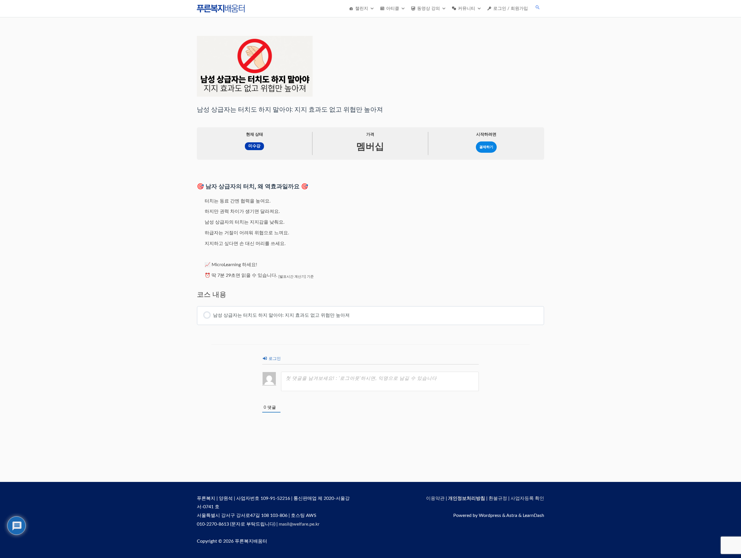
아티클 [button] (392, 8)
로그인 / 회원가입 (510, 8)
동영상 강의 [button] (428, 8)
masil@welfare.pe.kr (299, 524)
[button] (537, 7)
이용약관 (435, 498)
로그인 (274, 359)
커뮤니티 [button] (466, 8)
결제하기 (486, 147)
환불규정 (498, 498)
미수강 (254, 146)
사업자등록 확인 (527, 498)
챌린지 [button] (361, 8)
